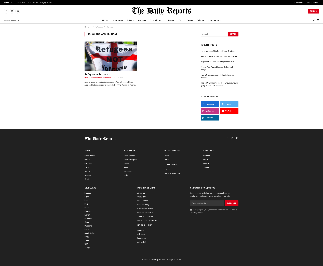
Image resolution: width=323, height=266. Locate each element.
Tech (180, 20)
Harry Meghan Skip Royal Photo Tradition (218, 51)
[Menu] (318, 20)
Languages (213, 20)
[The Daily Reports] (161, 11)
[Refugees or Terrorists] (111, 56)
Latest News (117, 20)
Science (200, 20)
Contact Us (298, 3)
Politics (130, 20)
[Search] (314, 20)
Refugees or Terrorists (97, 74)
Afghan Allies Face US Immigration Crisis (33, 3)
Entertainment (156, 20)
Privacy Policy (312, 3)
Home (105, 20)
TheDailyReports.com (156, 260)
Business (142, 20)
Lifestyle (170, 20)
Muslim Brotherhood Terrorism (98, 78)
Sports (190, 20)
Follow (313, 11)
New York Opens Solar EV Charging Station (219, 56)
